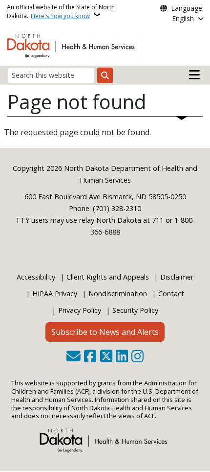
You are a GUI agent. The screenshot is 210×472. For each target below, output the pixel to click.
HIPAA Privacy (54, 293)
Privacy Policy (79, 310)
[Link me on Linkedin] (122, 357)
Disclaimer (176, 277)
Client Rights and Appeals (107, 277)
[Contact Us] (73, 357)
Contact (171, 293)
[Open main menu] (194, 75)
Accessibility (36, 277)
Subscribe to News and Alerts (105, 332)
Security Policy (135, 310)
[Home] (72, 45)
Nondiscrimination (117, 293)
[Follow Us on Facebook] (90, 357)
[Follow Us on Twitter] (106, 357)
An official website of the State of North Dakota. (61, 11)
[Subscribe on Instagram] (137, 357)
